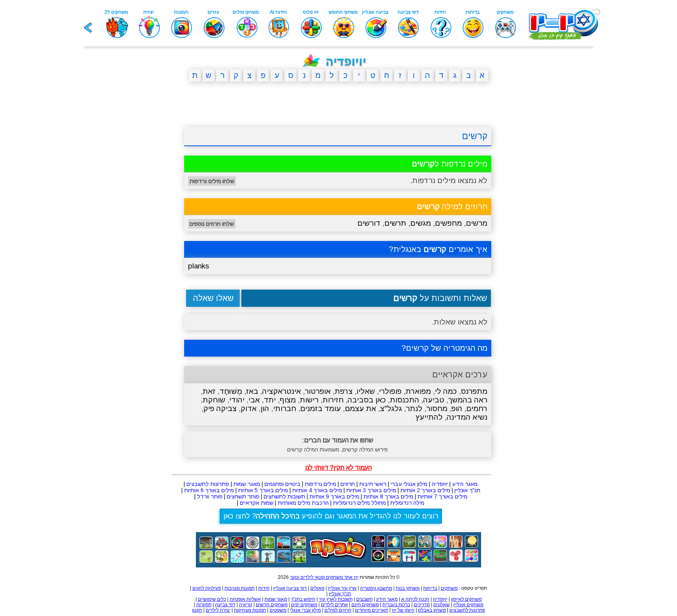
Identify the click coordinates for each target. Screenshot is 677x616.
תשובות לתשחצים (284, 496)
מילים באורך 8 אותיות (388, 496)
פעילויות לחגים (206, 588)
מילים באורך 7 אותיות (442, 496)
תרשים (395, 223)
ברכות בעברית (396, 604)
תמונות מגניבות (239, 588)
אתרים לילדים (334, 604)
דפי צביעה (225, 604)
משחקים (449, 588)
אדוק (249, 408)
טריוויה (245, 604)
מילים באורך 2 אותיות (425, 490)
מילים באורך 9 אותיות (334, 496)
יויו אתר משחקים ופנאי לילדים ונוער (324, 577)
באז (252, 391)
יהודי (236, 400)
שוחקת (214, 400)
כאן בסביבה (367, 400)
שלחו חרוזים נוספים (212, 224)
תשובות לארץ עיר (336, 599)
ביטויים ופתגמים (282, 484)
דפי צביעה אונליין (290, 588)
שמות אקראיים (256, 503)
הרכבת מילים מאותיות (303, 503)
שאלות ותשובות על (440, 298)
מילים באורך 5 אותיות (263, 490)
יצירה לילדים (218, 610)
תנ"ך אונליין (467, 490)
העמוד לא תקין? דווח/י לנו (338, 467)
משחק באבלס (432, 610)
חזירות (333, 400)
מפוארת (418, 391)
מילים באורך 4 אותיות (317, 490)
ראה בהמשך (467, 400)
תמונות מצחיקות (250, 610)
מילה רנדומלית (407, 503)
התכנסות (404, 400)
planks (198, 266)
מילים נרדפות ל (449, 163)
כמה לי (446, 391)
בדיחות (430, 588)
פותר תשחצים (243, 496)
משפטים (278, 610)
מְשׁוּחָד (230, 391)
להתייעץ (429, 417)
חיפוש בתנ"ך (303, 599)
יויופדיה (440, 484)
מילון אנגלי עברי (409, 484)
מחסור (436, 408)
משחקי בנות (408, 588)
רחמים (476, 408)
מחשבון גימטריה (376, 588)
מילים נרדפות (320, 484)
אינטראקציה (281, 391)
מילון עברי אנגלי (305, 610)
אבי (254, 400)
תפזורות (204, 604)
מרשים (476, 223)
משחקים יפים (304, 604)
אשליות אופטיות (245, 599)
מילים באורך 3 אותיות (371, 490)
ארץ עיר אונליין (342, 588)
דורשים (368, 223)
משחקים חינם (365, 604)
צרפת (344, 391)
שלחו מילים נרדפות (212, 181)
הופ (456, 408)
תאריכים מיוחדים (371, 610)
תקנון (197, 610)
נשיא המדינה (467, 417)
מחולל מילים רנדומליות (359, 503)
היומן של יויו (403, 610)
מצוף (288, 400)
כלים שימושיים (212, 599)
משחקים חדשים (272, 604)
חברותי (284, 408)
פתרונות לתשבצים (207, 484)
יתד (270, 400)
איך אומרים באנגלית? (438, 249)
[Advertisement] (146, 208)
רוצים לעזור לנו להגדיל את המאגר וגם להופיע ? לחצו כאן (330, 516)
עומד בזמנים (320, 408)
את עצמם (360, 408)
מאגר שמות (247, 484)
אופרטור (318, 391)
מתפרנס (474, 391)
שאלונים (441, 604)
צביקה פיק (220, 408)
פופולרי (390, 391)
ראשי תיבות (372, 484)
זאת (209, 391)
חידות (264, 588)
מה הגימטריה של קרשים (446, 348)
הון (265, 408)
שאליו (366, 391)
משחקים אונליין (468, 604)
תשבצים (364, 599)
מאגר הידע (465, 484)
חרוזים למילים (337, 610)
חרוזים (347, 484)
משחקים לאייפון (466, 599)
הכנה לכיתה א (415, 599)
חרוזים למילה (452, 206)
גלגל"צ (391, 408)
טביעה (433, 400)
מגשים (420, 223)
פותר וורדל (210, 496)
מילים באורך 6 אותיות (209, 490)
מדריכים (422, 604)
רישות (309, 400)
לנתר (414, 408)
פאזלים (317, 588)
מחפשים (448, 223)
